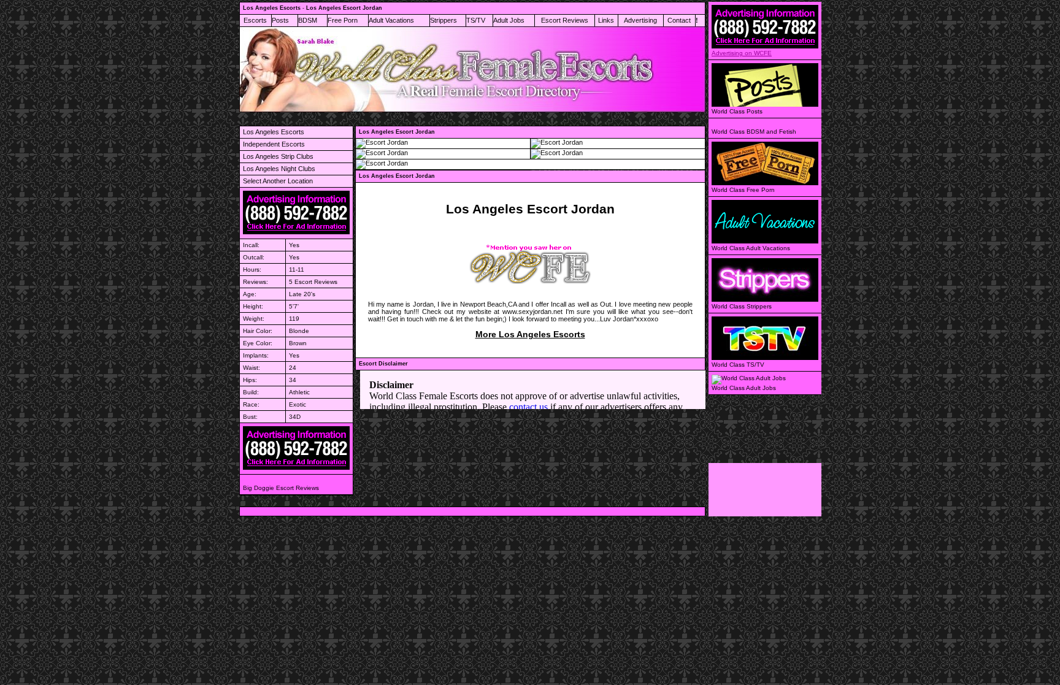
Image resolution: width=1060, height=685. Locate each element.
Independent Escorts (274, 144)
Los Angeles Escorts (273, 132)
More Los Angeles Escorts (530, 334)
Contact (679, 20)
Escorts (255, 20)
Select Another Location (278, 181)
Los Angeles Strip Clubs (278, 156)
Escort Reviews (564, 20)
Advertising (640, 20)
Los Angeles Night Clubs (279, 168)
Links (606, 20)
